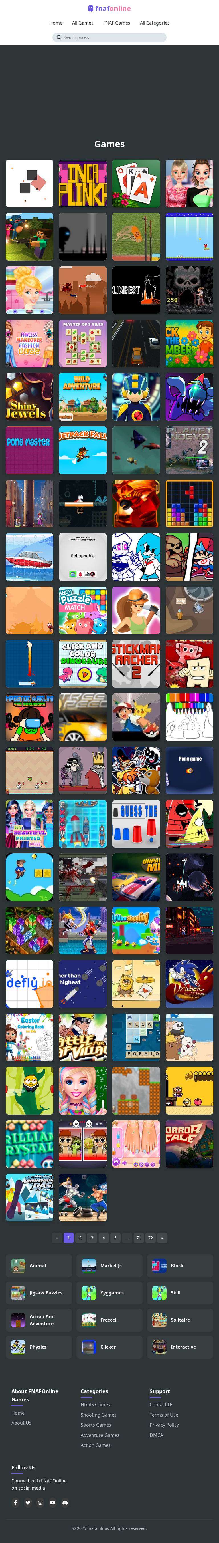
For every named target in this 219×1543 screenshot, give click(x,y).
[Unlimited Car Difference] (136, 343)
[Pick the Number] (189, 343)
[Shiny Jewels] (29, 397)
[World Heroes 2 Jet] (83, 930)
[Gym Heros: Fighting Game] (83, 1197)
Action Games (96, 1445)
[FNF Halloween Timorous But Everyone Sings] (136, 770)
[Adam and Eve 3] (136, 984)
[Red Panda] (189, 237)
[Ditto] (83, 503)
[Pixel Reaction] (29, 183)
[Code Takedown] (189, 930)
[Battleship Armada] (83, 824)
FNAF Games (116, 23)
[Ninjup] (29, 610)
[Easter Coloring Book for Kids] (29, 1037)
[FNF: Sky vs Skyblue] (136, 557)
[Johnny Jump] (29, 1091)
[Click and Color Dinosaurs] (83, 664)
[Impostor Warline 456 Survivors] (29, 717)
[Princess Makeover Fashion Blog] (29, 343)
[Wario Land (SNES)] (189, 1091)
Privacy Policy (164, 1425)
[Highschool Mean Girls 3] (189, 183)
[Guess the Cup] (136, 824)
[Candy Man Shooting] (136, 930)
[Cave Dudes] (136, 1091)
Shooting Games (99, 1415)
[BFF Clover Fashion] (29, 824)
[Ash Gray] (136, 717)
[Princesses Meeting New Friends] (136, 1144)
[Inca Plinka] (83, 183)
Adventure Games (100, 1435)
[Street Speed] (83, 717)
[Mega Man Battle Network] (136, 397)
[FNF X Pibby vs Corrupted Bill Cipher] (189, 824)
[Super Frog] (29, 770)
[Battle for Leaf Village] (83, 1037)
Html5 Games (95, 1404)
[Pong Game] (189, 770)
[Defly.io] (29, 984)
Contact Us (161, 1404)
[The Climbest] (136, 290)
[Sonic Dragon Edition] (189, 984)
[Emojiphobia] (83, 557)
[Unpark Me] (136, 877)
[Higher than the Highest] (83, 984)
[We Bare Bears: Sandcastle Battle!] (189, 1037)
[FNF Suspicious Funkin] (189, 397)
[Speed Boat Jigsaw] (29, 557)
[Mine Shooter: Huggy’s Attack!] (29, 237)
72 (150, 1237)
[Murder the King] (83, 770)
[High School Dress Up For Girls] (83, 1091)
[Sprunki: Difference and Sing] (83, 1144)
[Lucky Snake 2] (29, 664)
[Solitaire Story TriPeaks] (136, 183)
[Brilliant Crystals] (29, 1144)
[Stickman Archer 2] (136, 664)
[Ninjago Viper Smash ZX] (136, 503)
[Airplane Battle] (83, 290)
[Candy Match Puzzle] (83, 610)
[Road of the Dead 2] (83, 877)
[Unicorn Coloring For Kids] (189, 717)
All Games (83, 23)
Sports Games (96, 1425)
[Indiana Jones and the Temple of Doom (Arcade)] (189, 290)
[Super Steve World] (29, 877)
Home (55, 23)
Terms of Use (164, 1415)
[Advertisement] (109, 94)
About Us (21, 1423)
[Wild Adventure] (83, 397)
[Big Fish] (136, 450)
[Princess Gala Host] (29, 290)
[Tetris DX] (189, 503)
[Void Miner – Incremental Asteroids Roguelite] (189, 877)
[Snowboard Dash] (29, 1197)
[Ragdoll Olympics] (136, 237)
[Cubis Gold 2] (29, 930)
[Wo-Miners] (136, 610)
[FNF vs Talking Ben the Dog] (189, 557)
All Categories (155, 23)
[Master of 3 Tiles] (83, 343)
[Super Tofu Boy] (189, 664)
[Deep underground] (189, 610)
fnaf (113, 8)
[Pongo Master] (29, 450)
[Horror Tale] (189, 1144)
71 (139, 1237)
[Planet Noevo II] (189, 450)
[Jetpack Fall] (83, 450)
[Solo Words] (136, 1037)
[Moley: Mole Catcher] (29, 503)
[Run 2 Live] (83, 237)
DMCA (156, 1435)
